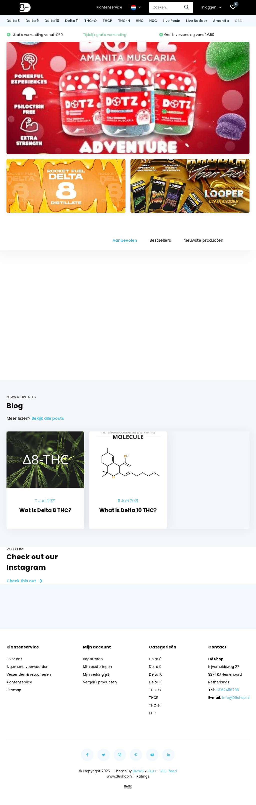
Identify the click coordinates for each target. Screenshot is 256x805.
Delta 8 (13, 20)
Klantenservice (109, 7)
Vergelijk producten (100, 682)
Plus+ (152, 771)
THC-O (90, 20)
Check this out (21, 581)
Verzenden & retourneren (28, 674)
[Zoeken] (186, 7)
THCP (107, 20)
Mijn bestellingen (97, 666)
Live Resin (171, 20)
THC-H (124, 20)
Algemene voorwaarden (27, 666)
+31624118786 (227, 689)
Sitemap (13, 689)
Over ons (14, 658)
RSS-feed (168, 771)
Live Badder (196, 20)
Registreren (93, 658)
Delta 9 (32, 20)
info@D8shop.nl (236, 697)
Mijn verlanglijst (96, 674)
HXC (153, 20)
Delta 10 (51, 20)
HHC (140, 20)
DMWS (138, 771)
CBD (238, 20)
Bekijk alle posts (48, 418)
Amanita (221, 20)
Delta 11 (71, 20)
